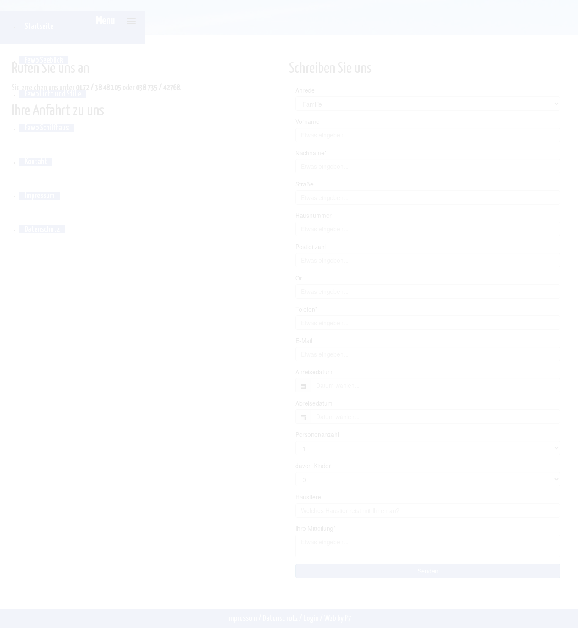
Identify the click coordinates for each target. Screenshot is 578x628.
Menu (105, 21)
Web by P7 (337, 618)
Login (311, 618)
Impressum (242, 618)
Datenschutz (280, 618)
